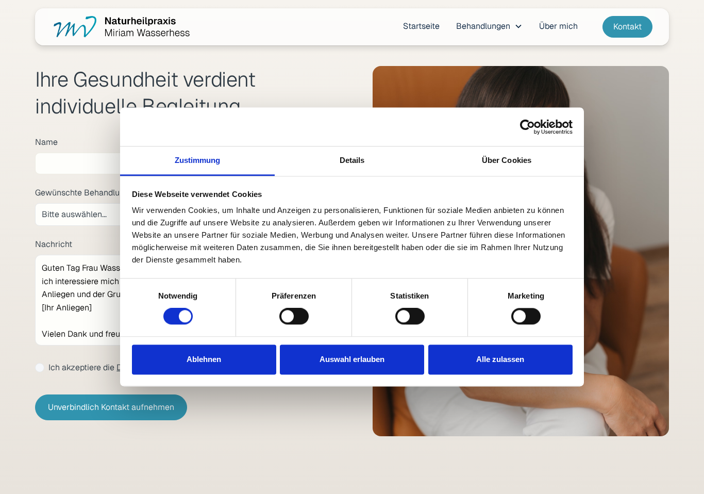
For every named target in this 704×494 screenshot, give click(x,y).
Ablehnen (204, 359)
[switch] (294, 316)
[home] (121, 26)
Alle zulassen (500, 359)
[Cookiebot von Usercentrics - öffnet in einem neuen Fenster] (527, 127)
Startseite (421, 26)
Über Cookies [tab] (506, 160)
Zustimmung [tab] (198, 160)
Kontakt (627, 26)
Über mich (558, 26)
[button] (489, 26)
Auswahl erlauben (352, 359)
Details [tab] (352, 160)
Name (46, 142)
